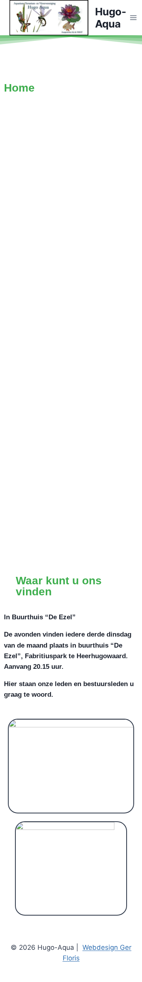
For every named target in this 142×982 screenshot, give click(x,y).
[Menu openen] (133, 18)
